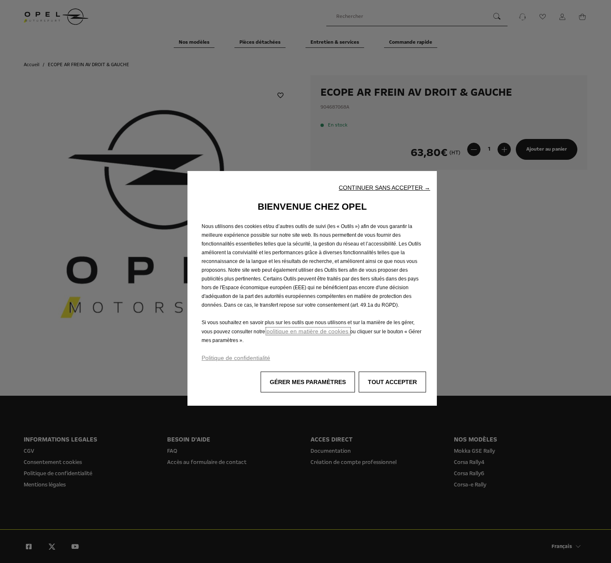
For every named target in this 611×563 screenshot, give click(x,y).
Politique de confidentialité (236, 358)
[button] (384, 187)
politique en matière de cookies (308, 331)
